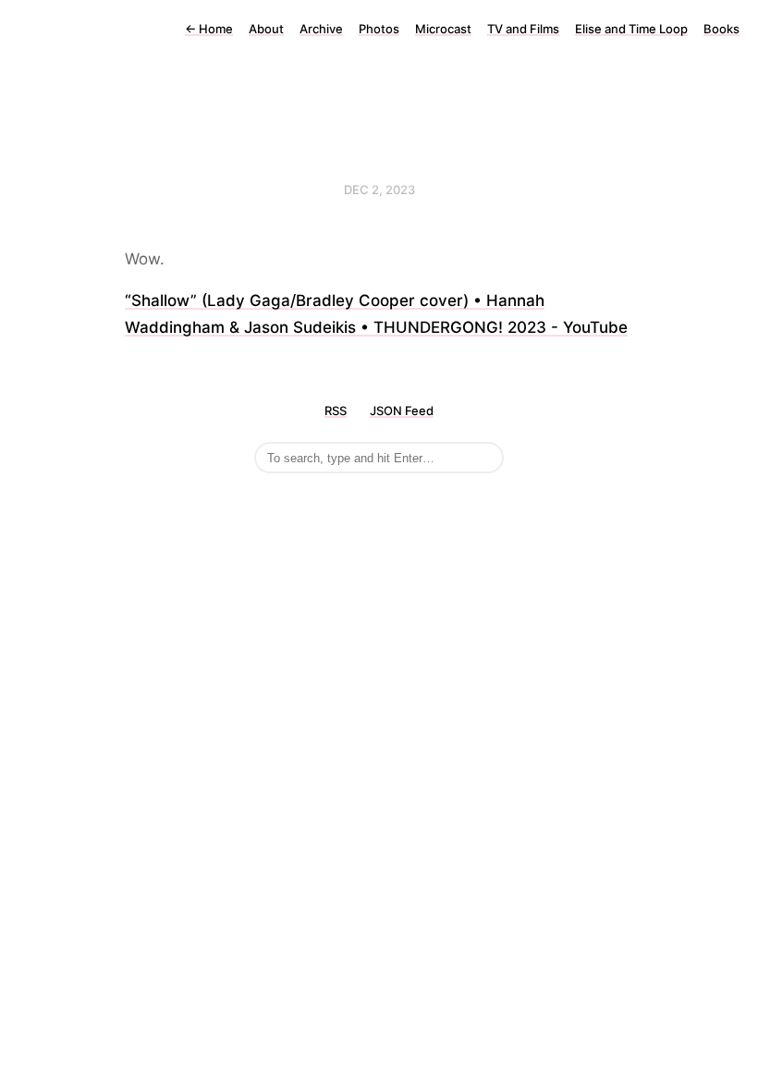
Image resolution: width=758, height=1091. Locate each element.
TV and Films (523, 28)
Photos (379, 28)
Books (721, 28)
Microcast (443, 28)
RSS (335, 410)
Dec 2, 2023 (379, 189)
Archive (321, 28)
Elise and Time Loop (631, 28)
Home (209, 28)
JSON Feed (402, 410)
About (266, 28)
